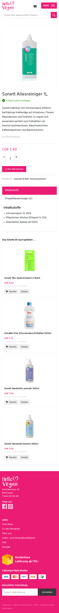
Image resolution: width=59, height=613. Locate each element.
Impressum (7, 605)
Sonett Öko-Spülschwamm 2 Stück (29, 261)
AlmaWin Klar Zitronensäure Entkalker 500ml (29, 316)
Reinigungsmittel (38, 179)
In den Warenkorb (14, 169)
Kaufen (13, 292)
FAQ (4, 542)
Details (24, 292)
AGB (36, 605)
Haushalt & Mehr (21, 179)
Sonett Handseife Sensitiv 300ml (29, 426)
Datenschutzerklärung (22, 605)
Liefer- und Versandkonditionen (18, 538)
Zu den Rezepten (11, 529)
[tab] (29, 190)
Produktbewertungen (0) (18, 199)
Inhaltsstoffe (12, 190)
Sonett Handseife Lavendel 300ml (29, 371)
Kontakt (6, 547)
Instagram (10, 506)
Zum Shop (7, 524)
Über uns (7, 533)
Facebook (4, 506)
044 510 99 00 (11, 496)
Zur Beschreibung (11, 137)
